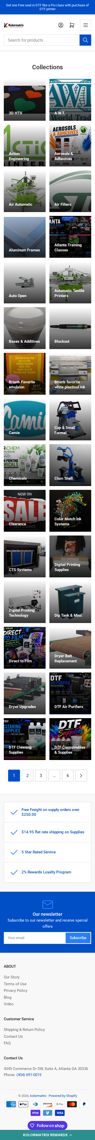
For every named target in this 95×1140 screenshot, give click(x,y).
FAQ (7, 1043)
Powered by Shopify (63, 1096)
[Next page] (81, 775)
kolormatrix (38, 1096)
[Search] (85, 40)
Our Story (12, 977)
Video (9, 1004)
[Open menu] (85, 25)
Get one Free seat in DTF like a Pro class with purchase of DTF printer (47, 7)
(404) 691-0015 (28, 1075)
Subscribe (78, 938)
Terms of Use (15, 984)
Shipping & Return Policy (24, 1029)
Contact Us (13, 1036)
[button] (47, 1135)
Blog (7, 997)
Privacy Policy (15, 990)
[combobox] (47, 40)
